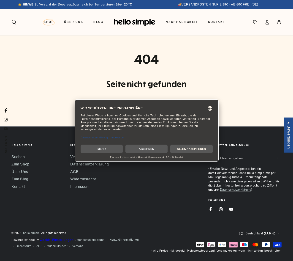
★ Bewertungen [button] (289, 135)
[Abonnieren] (279, 158)
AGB (74, 172)
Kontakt (18, 187)
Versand (78, 246)
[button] (14, 22)
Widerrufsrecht (83, 179)
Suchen (18, 157)
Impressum (79, 187)
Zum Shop (20, 164)
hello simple (31, 233)
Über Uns (19, 172)
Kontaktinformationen (124, 239)
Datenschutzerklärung (89, 164)
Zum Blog (19, 179)
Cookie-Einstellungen (56, 240)
